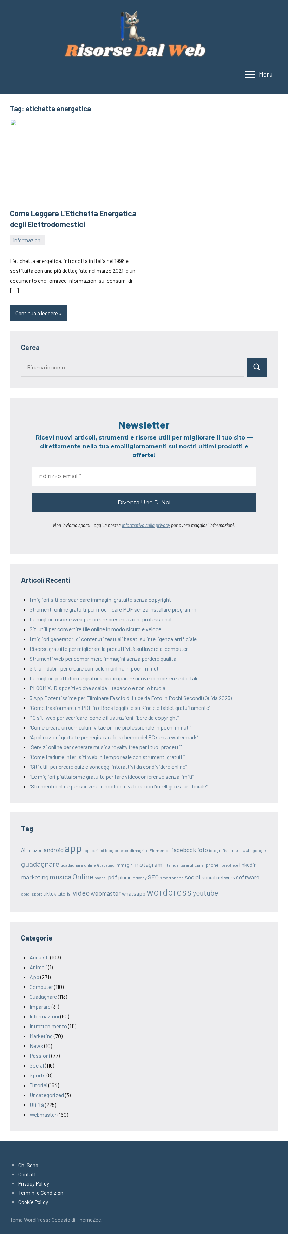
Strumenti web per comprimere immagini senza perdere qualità (103, 658)
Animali (38, 967)
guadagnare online (78, 865)
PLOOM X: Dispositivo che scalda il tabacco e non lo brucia (97, 688)
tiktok (49, 893)
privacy (140, 877)
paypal (100, 877)
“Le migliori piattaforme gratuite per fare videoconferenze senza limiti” (112, 776)
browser (121, 850)
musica (60, 876)
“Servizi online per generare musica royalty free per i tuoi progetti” (106, 747)
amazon (34, 850)
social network (218, 877)
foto (202, 849)
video (81, 893)
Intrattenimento (48, 1026)
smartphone (172, 877)
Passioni (40, 1055)
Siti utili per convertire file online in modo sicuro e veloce (95, 629)
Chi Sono (28, 1165)
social (193, 877)
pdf (112, 877)
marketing (34, 877)
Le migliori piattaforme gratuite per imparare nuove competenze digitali (113, 678)
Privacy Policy (33, 1183)
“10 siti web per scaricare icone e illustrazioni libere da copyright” (104, 717)
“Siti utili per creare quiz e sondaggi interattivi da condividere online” (108, 766)
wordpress (169, 892)
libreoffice (229, 865)
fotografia (218, 850)
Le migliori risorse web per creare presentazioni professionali (101, 619)
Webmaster (43, 1114)
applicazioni (93, 850)
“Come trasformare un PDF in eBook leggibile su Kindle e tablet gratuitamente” (120, 707)
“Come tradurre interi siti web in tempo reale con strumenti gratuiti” (107, 756)
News (36, 1045)
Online (82, 876)
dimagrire (139, 850)
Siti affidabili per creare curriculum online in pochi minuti (95, 668)
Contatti (28, 1174)
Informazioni (27, 240)
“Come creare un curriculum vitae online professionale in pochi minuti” (110, 727)
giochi (245, 850)
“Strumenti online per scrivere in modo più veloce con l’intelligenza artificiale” (119, 786)
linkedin (248, 864)
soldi (26, 893)
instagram (148, 864)
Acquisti (39, 957)
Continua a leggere (36, 313)
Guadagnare (43, 996)
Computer (41, 986)
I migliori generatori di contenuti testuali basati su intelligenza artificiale (113, 638)
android (54, 849)
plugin (125, 877)
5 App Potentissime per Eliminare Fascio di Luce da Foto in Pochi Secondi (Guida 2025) (131, 697)
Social (37, 1065)
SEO (153, 877)
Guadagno (105, 865)
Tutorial (38, 1085)
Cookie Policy (33, 1202)
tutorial (64, 894)
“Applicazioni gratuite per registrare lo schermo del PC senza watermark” (114, 737)
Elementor (160, 850)
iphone (211, 865)
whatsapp (133, 893)
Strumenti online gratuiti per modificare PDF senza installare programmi (114, 609)
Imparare (40, 1006)
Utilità (37, 1104)
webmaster (106, 893)
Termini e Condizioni (41, 1192)
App (34, 977)
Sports (38, 1075)
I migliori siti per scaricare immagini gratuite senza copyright (100, 599)
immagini (125, 865)
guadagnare (40, 863)
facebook (183, 849)
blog (109, 850)
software (248, 876)
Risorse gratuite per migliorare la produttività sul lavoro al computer (109, 648)
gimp (233, 850)
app (73, 848)
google (259, 850)
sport (37, 893)
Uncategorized (47, 1094)
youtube (205, 893)
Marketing (41, 1035)
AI (23, 850)
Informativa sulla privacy (146, 525)
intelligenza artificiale (183, 865)
